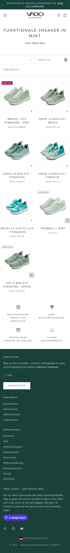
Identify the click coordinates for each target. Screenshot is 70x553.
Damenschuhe (10, 403)
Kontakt (7, 473)
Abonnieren (17, 385)
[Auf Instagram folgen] (13, 528)
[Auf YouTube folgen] (21, 528)
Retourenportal (10, 452)
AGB (5, 441)
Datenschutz (9, 457)
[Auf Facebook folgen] (5, 528)
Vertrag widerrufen (12, 468)
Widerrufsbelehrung (13, 462)
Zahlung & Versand (12, 446)
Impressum (8, 435)
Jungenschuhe (10, 419)
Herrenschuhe (10, 409)
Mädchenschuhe (11, 414)
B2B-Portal (8, 479)
